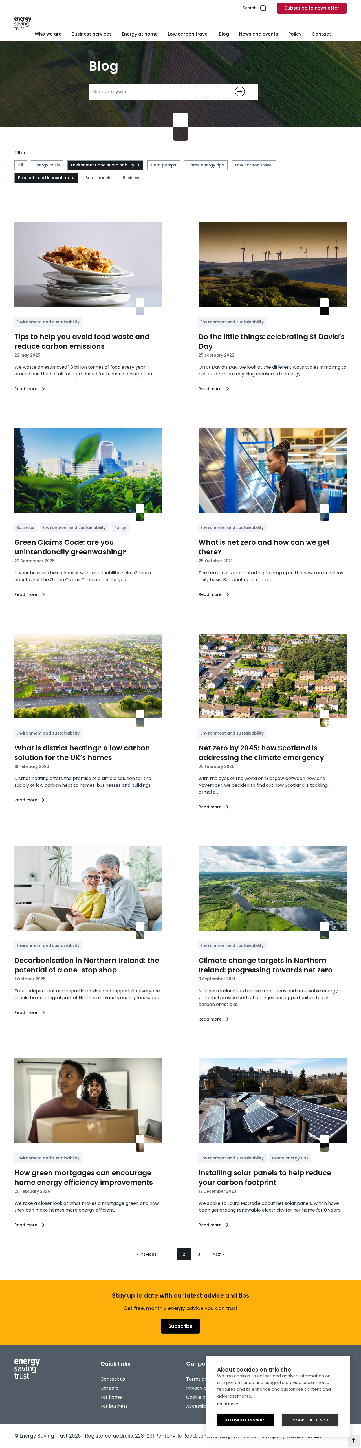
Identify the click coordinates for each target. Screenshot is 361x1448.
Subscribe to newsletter (312, 8)
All (20, 165)
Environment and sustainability (102, 165)
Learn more (227, 1404)
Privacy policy (201, 1388)
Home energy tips (206, 165)
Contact (321, 34)
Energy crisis (47, 165)
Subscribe (180, 1326)
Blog (224, 34)
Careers (109, 1388)
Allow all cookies (245, 1420)
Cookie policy (201, 1397)
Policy (294, 34)
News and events (258, 34)
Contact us (112, 1379)
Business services (92, 34)
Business (131, 178)
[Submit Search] (240, 91)
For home (111, 1397)
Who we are (48, 34)
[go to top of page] (354, 1441)
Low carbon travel (188, 34)
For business (114, 1406)
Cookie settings (310, 1420)
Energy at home (140, 34)
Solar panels (98, 178)
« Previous (146, 1254)
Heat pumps (163, 165)
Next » (219, 1254)
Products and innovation (43, 178)
